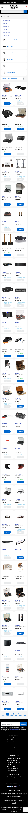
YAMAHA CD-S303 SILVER (19, 703)
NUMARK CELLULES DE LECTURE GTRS (7, 450)
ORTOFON (5, 474)
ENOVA (17, 121)
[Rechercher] (25, 11)
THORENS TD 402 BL (6, 197)
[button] (26, 7)
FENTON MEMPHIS (19, 374)
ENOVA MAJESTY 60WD (20, 222)
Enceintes (5, 29)
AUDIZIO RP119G (18, 399)
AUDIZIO (4, 95)
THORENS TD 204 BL (6, 500)
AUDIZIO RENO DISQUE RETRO (7, 97)
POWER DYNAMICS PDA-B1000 (7, 274)
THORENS (4, 196)
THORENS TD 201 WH (19, 500)
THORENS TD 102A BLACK (19, 450)
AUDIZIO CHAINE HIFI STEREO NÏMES (6, 324)
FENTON (4, 297)
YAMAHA (17, 146)
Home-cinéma (6, 32)
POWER (4, 272)
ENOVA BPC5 (18, 197)
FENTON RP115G (19, 677)
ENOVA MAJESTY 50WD (7, 248)
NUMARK (4, 423)
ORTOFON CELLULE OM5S (6, 476)
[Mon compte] (23, 7)
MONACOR (18, 95)
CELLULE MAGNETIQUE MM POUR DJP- (7, 350)
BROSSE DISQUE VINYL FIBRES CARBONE (20, 551)
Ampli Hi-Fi (5, 23)
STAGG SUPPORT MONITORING (19, 173)
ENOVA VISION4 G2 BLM (7, 147)
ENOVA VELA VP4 (5, 222)
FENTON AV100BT (6, 298)
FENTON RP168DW (19, 525)
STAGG (17, 171)
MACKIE (4, 550)
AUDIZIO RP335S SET (6, 525)
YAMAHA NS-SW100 (6, 652)
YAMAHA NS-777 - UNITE (20, 626)
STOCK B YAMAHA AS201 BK (19, 274)
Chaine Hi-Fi (6, 26)
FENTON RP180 (18, 324)
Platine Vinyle (6, 35)
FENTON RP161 (5, 399)
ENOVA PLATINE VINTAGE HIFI (5, 173)
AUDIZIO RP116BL (6, 626)
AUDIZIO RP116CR (6, 601)
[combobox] (11, 11)
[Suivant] (25, 714)
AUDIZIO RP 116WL (19, 601)
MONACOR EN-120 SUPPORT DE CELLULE (19, 350)
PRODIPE (4, 121)
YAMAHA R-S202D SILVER (6, 703)
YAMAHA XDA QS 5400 (20, 652)
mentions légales (14, 729)
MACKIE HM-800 (5, 550)
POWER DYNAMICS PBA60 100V (19, 299)
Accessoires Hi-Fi (7, 20)
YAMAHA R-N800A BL (19, 248)
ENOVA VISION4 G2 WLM (20, 122)
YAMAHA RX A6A (18, 147)
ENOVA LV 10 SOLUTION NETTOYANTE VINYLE (7, 678)
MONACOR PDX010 (19, 424)
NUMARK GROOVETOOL (7, 424)
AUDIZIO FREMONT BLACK (6, 375)
